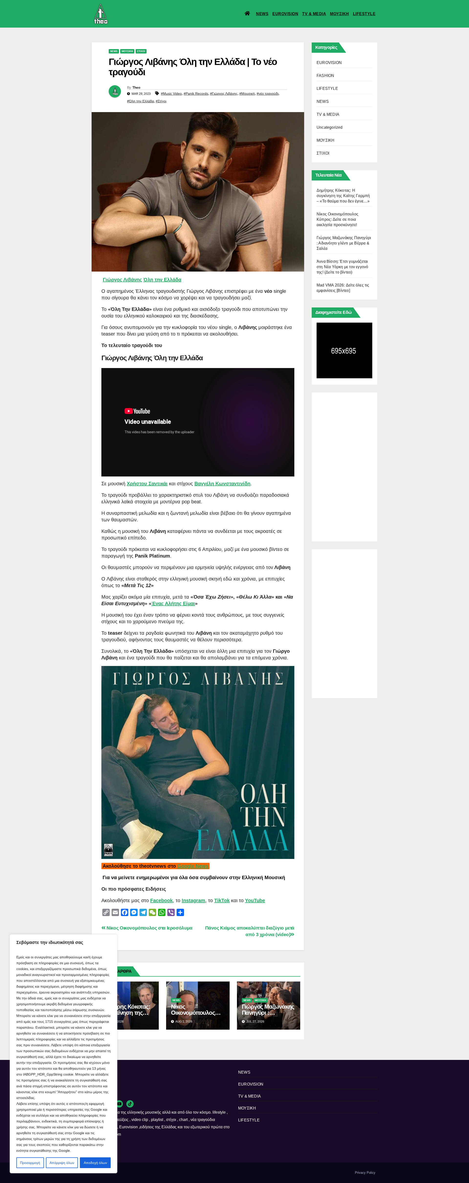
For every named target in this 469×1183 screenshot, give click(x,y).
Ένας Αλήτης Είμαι (173, 603)
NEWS (262, 14)
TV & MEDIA (314, 14)
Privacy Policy (365, 1172)
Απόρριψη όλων (62, 1163)
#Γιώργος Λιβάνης (223, 93)
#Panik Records (196, 93)
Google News (192, 866)
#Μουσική (247, 93)
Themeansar (175, 1172)
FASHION (325, 76)
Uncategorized (330, 127)
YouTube (255, 900)
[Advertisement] (344, 465)
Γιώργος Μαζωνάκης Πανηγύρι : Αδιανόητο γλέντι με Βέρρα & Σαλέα (344, 243)
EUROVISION (285, 14)
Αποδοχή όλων (95, 1163)
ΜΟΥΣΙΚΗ (339, 14)
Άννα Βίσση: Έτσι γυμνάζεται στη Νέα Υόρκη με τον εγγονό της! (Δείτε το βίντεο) (342, 266)
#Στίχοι (161, 101)
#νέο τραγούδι (267, 93)
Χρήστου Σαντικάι (147, 483)
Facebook (161, 900)
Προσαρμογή (30, 1163)
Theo (136, 87)
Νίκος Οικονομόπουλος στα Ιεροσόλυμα (149, 927)
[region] (63, 1053)
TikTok (222, 900)
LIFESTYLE (364, 14)
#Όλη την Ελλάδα (140, 101)
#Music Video (171, 93)
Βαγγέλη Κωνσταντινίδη (222, 483)
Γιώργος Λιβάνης (122, 279)
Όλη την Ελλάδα (162, 279)
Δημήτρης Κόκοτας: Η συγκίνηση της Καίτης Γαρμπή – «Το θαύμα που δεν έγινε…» (343, 195)
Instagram (193, 900)
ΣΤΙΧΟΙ (141, 51)
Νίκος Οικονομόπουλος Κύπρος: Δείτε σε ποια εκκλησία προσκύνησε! (337, 219)
